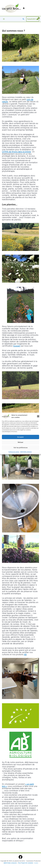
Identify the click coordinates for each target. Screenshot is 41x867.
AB (25, 654)
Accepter (20, 437)
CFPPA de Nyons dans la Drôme (16, 152)
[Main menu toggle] (4, 19)
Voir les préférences (21, 447)
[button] (38, 416)
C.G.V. (36, 863)
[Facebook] (20, 857)
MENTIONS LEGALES (26, 452)
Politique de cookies (13, 452)
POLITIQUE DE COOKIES (25, 863)
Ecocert (16, 346)
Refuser (20, 442)
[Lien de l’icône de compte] (24, 8)
